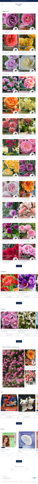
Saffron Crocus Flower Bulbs (22, 292)
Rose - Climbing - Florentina (6, 261)
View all (19, 303)
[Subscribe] (27, 469)
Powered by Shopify (11, 481)
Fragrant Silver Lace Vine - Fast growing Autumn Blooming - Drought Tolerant (26, 330)
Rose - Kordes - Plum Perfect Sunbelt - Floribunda (27, 177)
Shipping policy (31, 481)
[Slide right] (21, 300)
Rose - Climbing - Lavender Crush (7, 240)
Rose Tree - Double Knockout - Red (8, 156)
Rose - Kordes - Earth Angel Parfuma (8, 198)
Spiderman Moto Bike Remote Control (7, 412)
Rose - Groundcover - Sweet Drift (24, 156)
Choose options (9, 296)
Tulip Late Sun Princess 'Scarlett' (6, 292)
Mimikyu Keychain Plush (22, 412)
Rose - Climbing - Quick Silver (7, 219)
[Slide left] (17, 300)
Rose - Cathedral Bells (22, 261)
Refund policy (16, 481)
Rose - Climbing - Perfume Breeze (24, 219)
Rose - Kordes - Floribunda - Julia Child (8, 177)
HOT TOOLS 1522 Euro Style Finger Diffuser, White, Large (26, 450)
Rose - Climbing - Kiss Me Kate (24, 240)
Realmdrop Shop (7, 481)
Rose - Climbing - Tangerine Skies (24, 198)
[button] (2, 5)
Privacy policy (21, 481)
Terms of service (26, 481)
